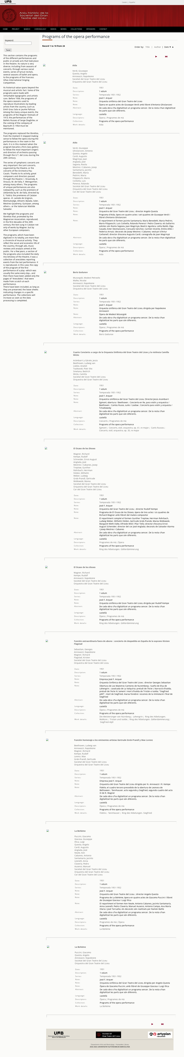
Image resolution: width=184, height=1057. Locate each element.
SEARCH (27, 29)
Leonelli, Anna (81, 861)
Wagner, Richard (81, 454)
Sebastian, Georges (83, 649)
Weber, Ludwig (80, 475)
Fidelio (103, 813)
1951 (101, 87)
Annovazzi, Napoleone (83, 76)
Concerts (103, 421)
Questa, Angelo (79, 73)
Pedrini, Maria (79, 175)
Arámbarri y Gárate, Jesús (85, 360)
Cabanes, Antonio (82, 855)
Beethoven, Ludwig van (84, 363)
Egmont (103, 427)
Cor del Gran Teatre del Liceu (87, 191)
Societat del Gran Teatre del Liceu (88, 79)
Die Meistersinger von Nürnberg (115, 716)
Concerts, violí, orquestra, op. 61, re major (129, 427)
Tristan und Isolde (118, 719)
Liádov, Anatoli (80, 366)
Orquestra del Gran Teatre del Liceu (89, 81)
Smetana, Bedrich (81, 371)
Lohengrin (138, 716)
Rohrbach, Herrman (82, 470)
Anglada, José (79, 161)
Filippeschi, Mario (81, 178)
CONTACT (103, 29)
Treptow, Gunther (81, 467)
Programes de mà (115, 117)
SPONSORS (90, 29)
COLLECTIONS (76, 29)
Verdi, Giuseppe (80, 70)
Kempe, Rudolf (80, 456)
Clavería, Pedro (81, 863)
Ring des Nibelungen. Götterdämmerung (119, 549)
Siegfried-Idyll (106, 722)
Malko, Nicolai (79, 280)
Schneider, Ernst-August (85, 459)
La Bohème (80, 831)
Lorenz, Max (80, 756)
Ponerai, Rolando (81, 183)
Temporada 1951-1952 (110, 94)
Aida (74, 65)
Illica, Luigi (79, 841)
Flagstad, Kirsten (82, 657)
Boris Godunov (80, 272)
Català (124, 2)
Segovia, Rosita (80, 164)
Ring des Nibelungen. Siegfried (137, 813)
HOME (5, 29)
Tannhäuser (114, 813)
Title (147, 47)
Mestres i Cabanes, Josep (85, 167)
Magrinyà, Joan (80, 159)
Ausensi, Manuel (82, 866)
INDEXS (53, 29)
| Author (156, 47)
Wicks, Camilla (80, 374)
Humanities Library (122, 1044)
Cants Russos (157, 427)
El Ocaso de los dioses (84, 567)
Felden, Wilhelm (81, 473)
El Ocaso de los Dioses (84, 448)
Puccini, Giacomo (82, 836)
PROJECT (15, 29)
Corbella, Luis (79, 180)
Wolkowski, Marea (82, 481)
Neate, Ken (79, 852)
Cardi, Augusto (80, 156)
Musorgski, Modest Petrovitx (86, 277)
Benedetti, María (81, 172)
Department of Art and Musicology (102, 1044)
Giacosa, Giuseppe (83, 839)
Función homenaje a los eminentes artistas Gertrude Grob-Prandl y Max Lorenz (113, 740)
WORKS (63, 29)
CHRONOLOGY (40, 29)
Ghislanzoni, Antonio (83, 150)
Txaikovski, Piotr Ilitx (82, 368)
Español (132, 2)
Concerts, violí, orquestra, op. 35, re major (119, 430)
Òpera (102, 117)
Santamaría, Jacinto (82, 170)
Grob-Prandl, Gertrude (84, 478)
